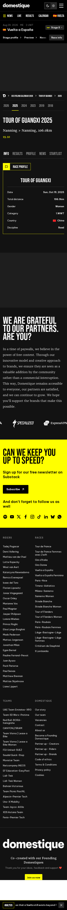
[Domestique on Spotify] (5, 516)
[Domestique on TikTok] (39, 516)
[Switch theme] (50, 6)
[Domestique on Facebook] (25, 516)
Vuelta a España (20, 30)
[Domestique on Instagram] (32, 516)
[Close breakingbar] (61, 905)
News (42, 153)
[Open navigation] (61, 5)
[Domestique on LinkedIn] (46, 516)
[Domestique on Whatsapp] (59, 516)
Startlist (55, 153)
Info (6, 153)
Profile (31, 153)
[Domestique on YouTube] (12, 516)
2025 (60, 95)
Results (18, 153)
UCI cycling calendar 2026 (22, 95)
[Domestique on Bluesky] (52, 516)
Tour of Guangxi (45, 95)
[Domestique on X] (18, 516)
